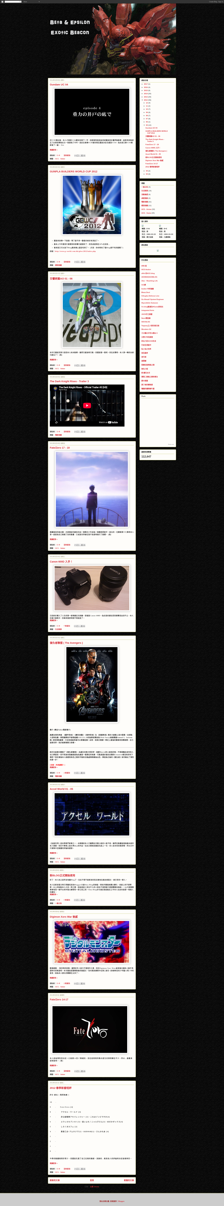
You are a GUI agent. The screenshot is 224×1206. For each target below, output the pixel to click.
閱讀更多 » (54, 150)
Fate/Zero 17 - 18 (60, 447)
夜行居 (143, 357)
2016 (146, 87)
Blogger (121, 1201)
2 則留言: (67, 773)
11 (147, 106)
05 (147, 125)
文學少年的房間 (147, 337)
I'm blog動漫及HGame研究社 (152, 307)
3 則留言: (67, 900)
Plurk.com (171, 444)
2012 (146, 100)
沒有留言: (67, 155)
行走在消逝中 (146, 345)
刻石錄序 (144, 353)
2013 (146, 97)
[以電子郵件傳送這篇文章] (75, 155)
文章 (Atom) (94, 1187)
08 (147, 115)
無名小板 (144, 369)
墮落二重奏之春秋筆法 (149, 377)
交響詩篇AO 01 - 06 (61, 278)
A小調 (143, 285)
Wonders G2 (146, 329)
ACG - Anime (60, 159)
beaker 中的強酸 (147, 289)
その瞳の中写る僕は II (149, 333)
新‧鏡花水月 (145, 373)
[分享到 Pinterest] (84, 155)
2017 (146, 84)
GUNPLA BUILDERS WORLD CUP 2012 (73, 171)
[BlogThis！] (78, 155)
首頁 (92, 1180)
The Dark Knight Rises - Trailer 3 (69, 381)
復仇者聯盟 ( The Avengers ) (66, 642)
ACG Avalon (146, 269)
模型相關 (58, 265)
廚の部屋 (144, 381)
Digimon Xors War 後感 (64, 916)
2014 (146, 94)
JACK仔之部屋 (146, 314)
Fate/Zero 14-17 (59, 999)
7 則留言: (67, 626)
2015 (146, 90)
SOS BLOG (145, 322)
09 (147, 112)
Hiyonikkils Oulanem (149, 303)
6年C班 (144, 266)
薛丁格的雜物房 (147, 385)
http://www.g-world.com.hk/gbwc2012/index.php (75, 251)
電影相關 (58, 435)
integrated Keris (147, 310)
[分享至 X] (80, 155)
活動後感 (144, 194)
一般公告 (58, 903)
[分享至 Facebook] (82, 155)
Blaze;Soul (145, 292)
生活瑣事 (58, 629)
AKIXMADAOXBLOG (149, 277)
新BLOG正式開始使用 (62, 875)
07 (147, 119)
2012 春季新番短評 (61, 1087)
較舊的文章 (129, 1180)
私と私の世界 (146, 349)
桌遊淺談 (144, 198)
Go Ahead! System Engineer (152, 299)
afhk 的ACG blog (148, 273)
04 (147, 171)
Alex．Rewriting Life (149, 281)
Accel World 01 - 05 (61, 789)
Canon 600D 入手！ (61, 561)
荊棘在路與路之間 (147, 365)
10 (147, 109)
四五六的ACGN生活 (148, 341)
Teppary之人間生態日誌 (150, 326)
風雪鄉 (143, 361)
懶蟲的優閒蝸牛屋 (147, 389)
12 (147, 103)
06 (147, 122)
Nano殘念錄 (145, 318)
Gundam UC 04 (59, 84)
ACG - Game (146, 213)
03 (147, 174)
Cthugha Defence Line (150, 296)
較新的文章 (55, 1180)
